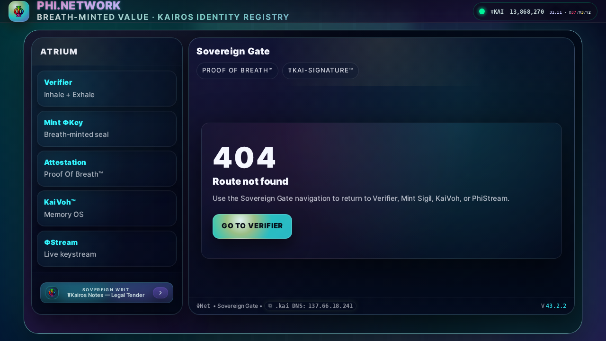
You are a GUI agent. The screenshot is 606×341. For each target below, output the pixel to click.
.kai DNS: (314, 306)
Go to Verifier (253, 225)
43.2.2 (556, 306)
